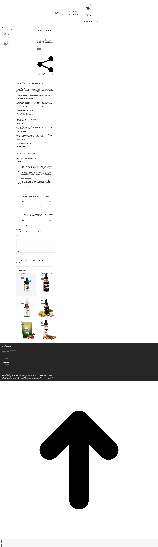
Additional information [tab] (27, 80)
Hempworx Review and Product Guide (37, 136)
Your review (19, 237)
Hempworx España (5, 371)
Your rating (18, 233)
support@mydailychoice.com (26, 178)
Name (17, 251)
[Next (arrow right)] (1, 541)
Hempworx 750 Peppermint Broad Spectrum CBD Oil (26, 298)
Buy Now (39, 49)
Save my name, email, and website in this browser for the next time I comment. (33, 260)
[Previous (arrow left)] (0, 541)
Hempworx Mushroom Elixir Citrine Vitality (46, 274)
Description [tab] (20, 80)
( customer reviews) (44, 26)
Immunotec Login (5, 355)
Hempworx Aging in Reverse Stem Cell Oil (47, 298)
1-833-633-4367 (55, 0)
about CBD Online (13, 350)
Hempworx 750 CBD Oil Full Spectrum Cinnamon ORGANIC (46, 320)
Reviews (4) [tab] (35, 80)
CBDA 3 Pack (23, 273)
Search (3, 27)
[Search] (11, 29)
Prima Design (11, 374)
